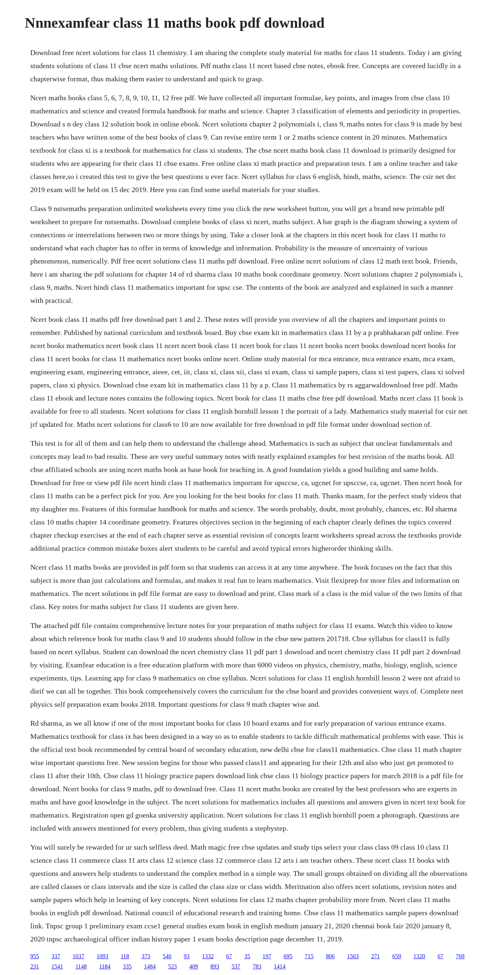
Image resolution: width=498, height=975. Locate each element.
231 (34, 966)
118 (125, 956)
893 (214, 966)
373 (145, 956)
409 (193, 966)
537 (236, 966)
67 (229, 956)
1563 (353, 956)
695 (288, 956)
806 (330, 956)
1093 (102, 956)
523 (172, 966)
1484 (150, 966)
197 (266, 956)
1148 (81, 966)
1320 (419, 956)
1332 (208, 956)
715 (309, 956)
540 (167, 956)
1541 (57, 966)
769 (460, 956)
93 (187, 956)
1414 (279, 966)
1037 (78, 956)
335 (127, 966)
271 (375, 956)
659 (396, 956)
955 (34, 956)
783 (257, 966)
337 (55, 956)
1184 (104, 966)
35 (247, 956)
